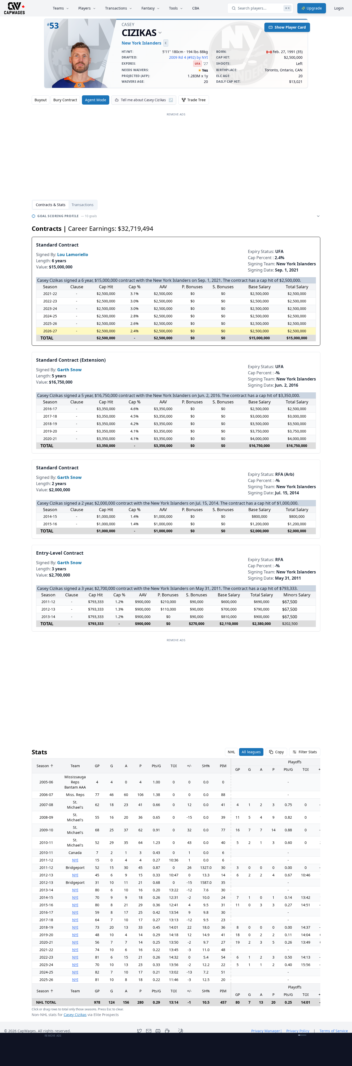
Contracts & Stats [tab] (50, 204)
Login (339, 8)
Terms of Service (334, 1030)
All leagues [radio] (251, 751)
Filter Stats (308, 751)
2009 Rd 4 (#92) (182, 57)
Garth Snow (69, 370)
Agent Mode (95, 99)
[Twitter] (139, 1031)
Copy (279, 751)
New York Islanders (141, 43)
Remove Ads (176, 114)
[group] (56, 100)
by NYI (202, 57)
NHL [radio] (231, 751)
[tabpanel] (176, 615)
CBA (195, 8)
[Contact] (148, 1031)
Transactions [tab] (83, 204)
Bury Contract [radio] (65, 99)
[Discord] (158, 1031)
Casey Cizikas (75, 1014)
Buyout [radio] (41, 99)
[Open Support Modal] (167, 1031)
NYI (75, 860)
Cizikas (139, 33)
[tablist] (65, 205)
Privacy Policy (297, 1030)
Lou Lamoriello (72, 254)
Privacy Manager (266, 1030)
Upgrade (314, 8)
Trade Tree (196, 99)
